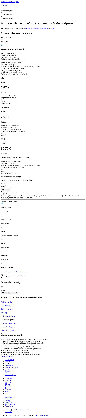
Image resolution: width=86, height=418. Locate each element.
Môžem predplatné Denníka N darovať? (16, 350)
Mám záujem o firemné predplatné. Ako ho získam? (20, 347)
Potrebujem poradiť (7, 356)
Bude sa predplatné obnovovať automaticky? (17, 352)
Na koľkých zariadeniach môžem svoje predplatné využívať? (23, 343)
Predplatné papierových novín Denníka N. (40, 28)
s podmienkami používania (18, 272)
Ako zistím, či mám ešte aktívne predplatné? (17, 345)
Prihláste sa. (5, 190)
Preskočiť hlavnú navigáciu (10, 2)
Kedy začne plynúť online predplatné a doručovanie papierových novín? (27, 339)
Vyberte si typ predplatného (10, 293)
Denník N (4, 5)
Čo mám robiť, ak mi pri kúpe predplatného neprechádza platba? (24, 354)
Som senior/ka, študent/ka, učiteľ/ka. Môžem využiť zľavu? (22, 349)
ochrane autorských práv (41, 415)
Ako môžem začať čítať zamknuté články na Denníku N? (22, 341)
